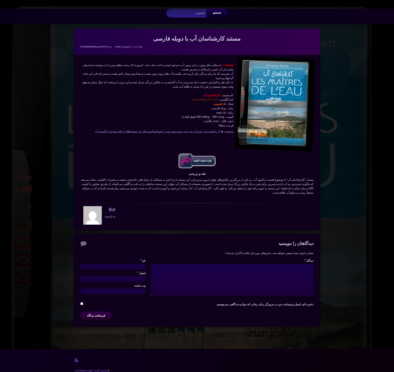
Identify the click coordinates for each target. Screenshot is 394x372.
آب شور (201, 132)
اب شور (181, 132)
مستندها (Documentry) (91, 46)
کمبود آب (100, 132)
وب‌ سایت (140, 286)
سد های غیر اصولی (141, 132)
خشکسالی (156, 132)
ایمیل (141, 273)
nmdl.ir (110, 217)
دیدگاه (309, 261)
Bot (104, 46)
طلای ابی (126, 132)
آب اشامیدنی (213, 132)
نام (143, 261)
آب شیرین (191, 132)
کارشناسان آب (113, 132)
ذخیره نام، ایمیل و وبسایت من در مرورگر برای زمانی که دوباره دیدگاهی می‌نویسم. (265, 304)
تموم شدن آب (169, 132)
